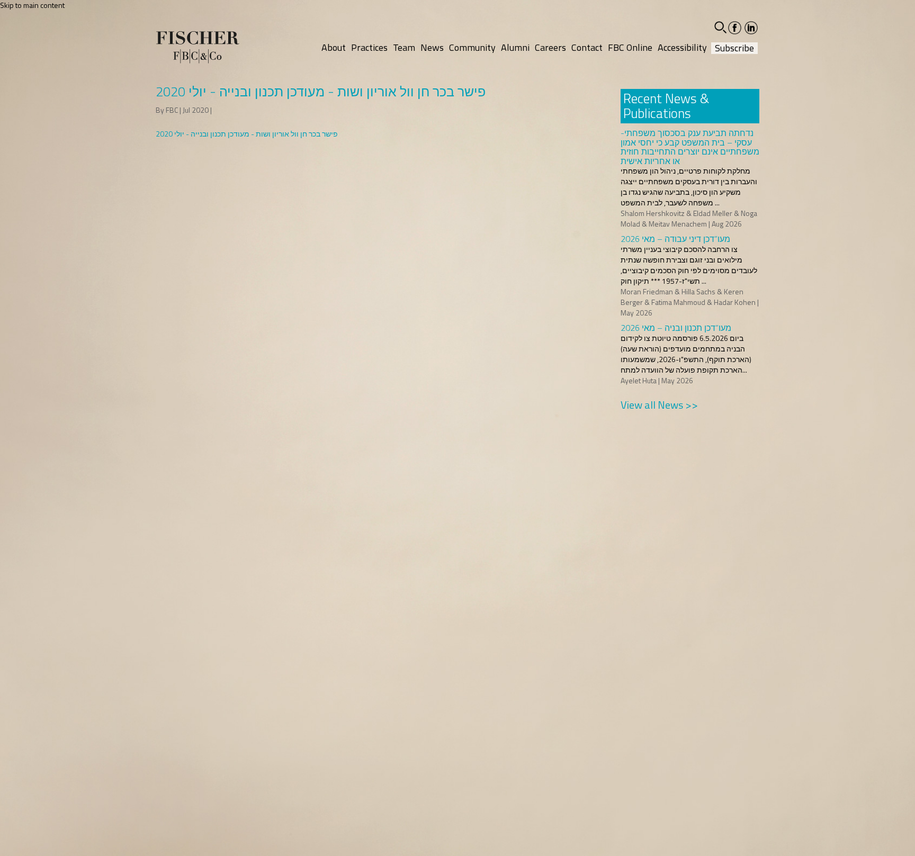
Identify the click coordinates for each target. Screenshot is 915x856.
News (432, 47)
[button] (720, 27)
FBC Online (630, 47)
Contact (587, 47)
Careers (550, 47)
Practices (369, 47)
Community (472, 47)
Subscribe (734, 48)
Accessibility (682, 47)
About (333, 47)
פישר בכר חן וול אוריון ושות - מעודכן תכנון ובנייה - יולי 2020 (247, 133)
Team (404, 47)
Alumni (515, 47)
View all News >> (659, 405)
